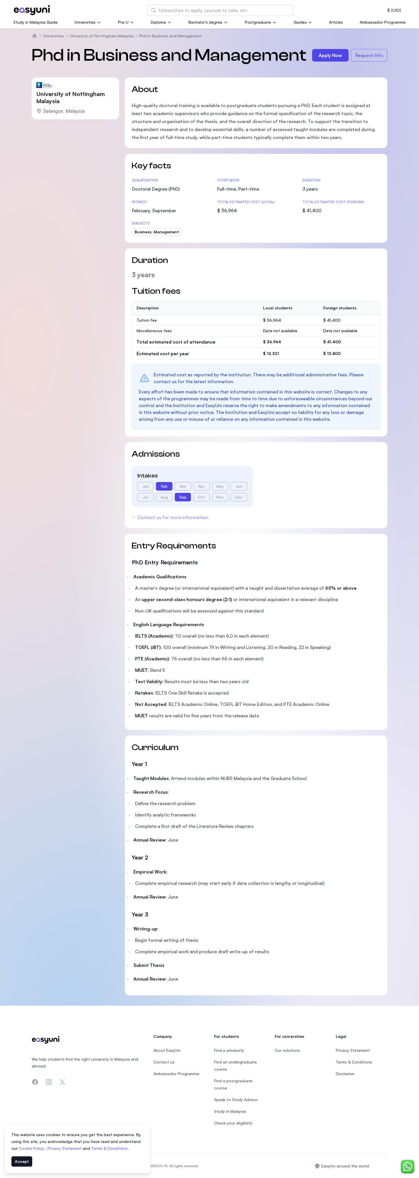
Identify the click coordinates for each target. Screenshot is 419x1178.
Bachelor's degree (205, 22)
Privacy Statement (65, 1148)
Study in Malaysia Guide (35, 22)
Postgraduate (258, 22)
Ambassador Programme (383, 22)
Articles (336, 22)
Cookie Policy (32, 1148)
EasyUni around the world (345, 1165)
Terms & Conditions (110, 1148)
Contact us (163, 1061)
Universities (84, 22)
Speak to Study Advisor (236, 1099)
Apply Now (330, 55)
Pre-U (123, 22)
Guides (300, 22)
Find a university (229, 1050)
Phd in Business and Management (170, 35)
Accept (22, 1161)
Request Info (369, 55)
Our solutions (287, 1050)
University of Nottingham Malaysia (101, 35)
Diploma (158, 22)
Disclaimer (345, 1073)
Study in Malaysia (230, 1111)
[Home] (34, 36)
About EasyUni (166, 1050)
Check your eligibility (233, 1122)
